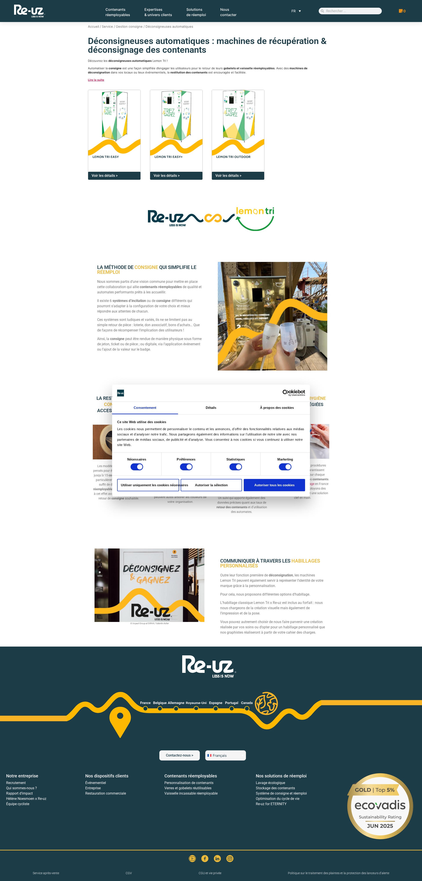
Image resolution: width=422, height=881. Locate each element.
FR (293, 11)
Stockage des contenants (275, 788)
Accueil (93, 27)
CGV (129, 873)
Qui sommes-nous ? (21, 788)
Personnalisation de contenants (188, 783)
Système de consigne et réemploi (281, 793)
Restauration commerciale (105, 793)
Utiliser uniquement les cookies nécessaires (150, 485)
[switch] (186, 466)
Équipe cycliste (17, 804)
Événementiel (95, 783)
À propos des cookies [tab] (277, 407)
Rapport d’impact (19, 793)
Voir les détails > (105, 176)
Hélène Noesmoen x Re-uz (26, 799)
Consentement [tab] (145, 407)
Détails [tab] (211, 407)
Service (107, 27)
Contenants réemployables (190, 776)
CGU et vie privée (210, 873)
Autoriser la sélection (211, 485)
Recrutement (16, 783)
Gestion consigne (129, 27)
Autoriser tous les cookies (274, 485)
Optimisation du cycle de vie (277, 799)
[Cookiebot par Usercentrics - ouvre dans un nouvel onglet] (286, 393)
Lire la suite (96, 80)
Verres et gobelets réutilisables (187, 788)
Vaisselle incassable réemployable (191, 793)
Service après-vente (46, 873)
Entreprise (93, 788)
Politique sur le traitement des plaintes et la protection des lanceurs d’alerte (338, 873)
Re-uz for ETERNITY (271, 804)
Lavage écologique (270, 783)
